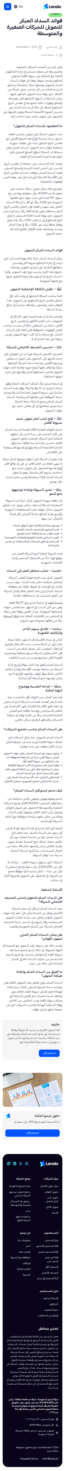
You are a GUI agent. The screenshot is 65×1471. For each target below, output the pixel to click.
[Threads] (9, 1164)
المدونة (26, 1275)
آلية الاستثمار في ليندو (47, 1278)
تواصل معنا (24, 1252)
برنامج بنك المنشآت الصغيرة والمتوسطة (20, 1203)
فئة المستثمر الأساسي (47, 1246)
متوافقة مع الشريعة (20, 1258)
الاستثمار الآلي (51, 1267)
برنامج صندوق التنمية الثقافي (23, 1218)
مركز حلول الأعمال (49, 1186)
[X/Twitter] (21, 1164)
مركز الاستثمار (51, 1240)
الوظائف (26, 1263)
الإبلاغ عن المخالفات (48, 1316)
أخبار (28, 1246)
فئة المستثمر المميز (48, 1252)
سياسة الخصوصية (29, 1458)
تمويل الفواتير (51, 1192)
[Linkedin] (15, 1164)
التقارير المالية (23, 1269)
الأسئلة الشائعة (50, 1299)
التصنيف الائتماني (50, 1273)
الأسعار (55, 1213)
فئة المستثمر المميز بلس (51, 1259)
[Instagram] (27, 1164)
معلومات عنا (24, 1240)
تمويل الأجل (52, 1207)
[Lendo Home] (52, 7)
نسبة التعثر (54, 603)
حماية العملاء (51, 1310)
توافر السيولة (11, 616)
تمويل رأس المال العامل (52, 1199)
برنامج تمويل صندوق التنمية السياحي (19, 1194)
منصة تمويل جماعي (42, 799)
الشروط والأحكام (50, 1458)
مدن (28, 1211)
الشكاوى (54, 1304)
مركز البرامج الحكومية (19, 1186)
